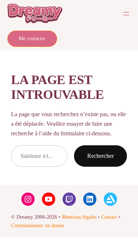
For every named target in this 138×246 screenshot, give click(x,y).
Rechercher (100, 156)
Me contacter (32, 38)
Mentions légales (79, 217)
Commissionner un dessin (37, 225)
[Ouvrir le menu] (126, 13)
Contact (109, 217)
